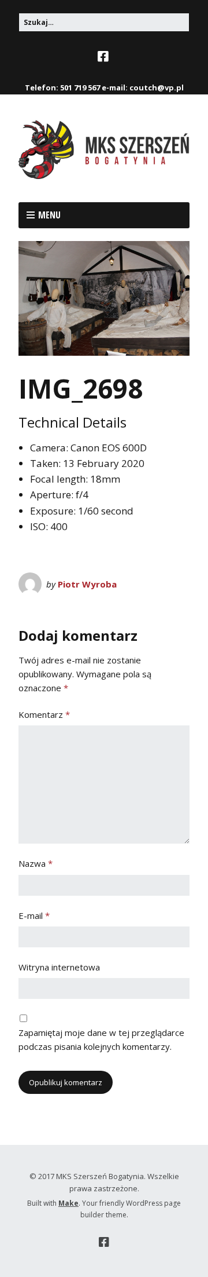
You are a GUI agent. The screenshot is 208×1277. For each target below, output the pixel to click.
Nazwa (35, 863)
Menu (49, 215)
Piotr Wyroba (87, 584)
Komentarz (44, 714)
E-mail (34, 915)
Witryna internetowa (59, 967)
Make (68, 1203)
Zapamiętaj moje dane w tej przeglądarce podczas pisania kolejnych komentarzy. (101, 1039)
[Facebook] (104, 57)
